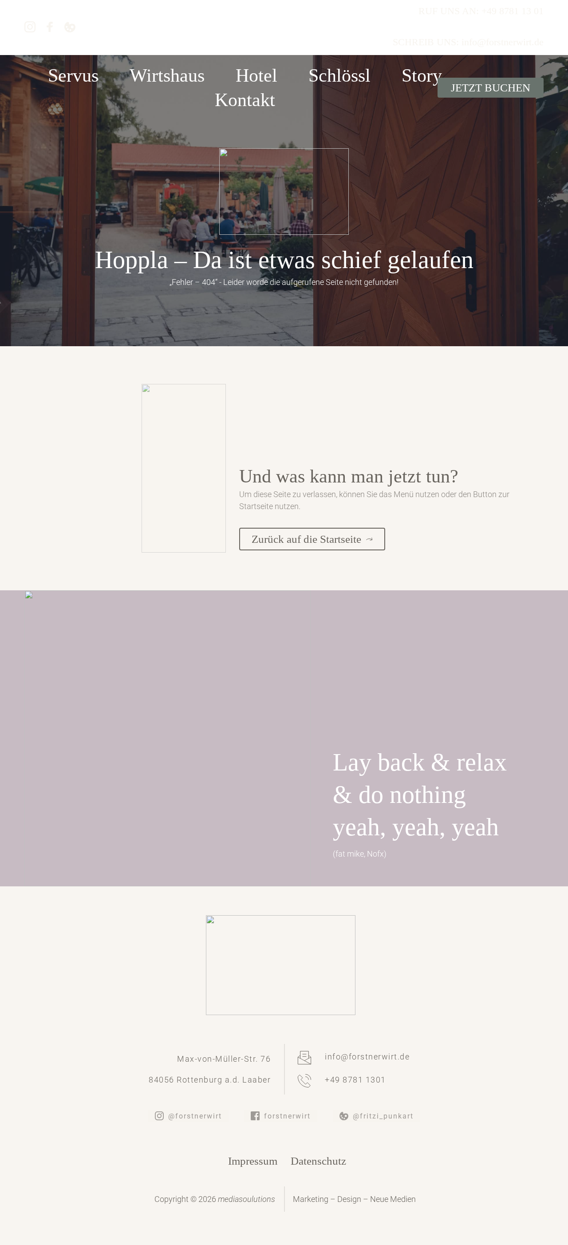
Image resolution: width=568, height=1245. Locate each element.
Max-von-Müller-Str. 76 (224, 1058)
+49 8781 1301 (355, 1079)
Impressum (252, 1161)
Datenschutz (318, 1161)
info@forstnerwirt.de (367, 1056)
